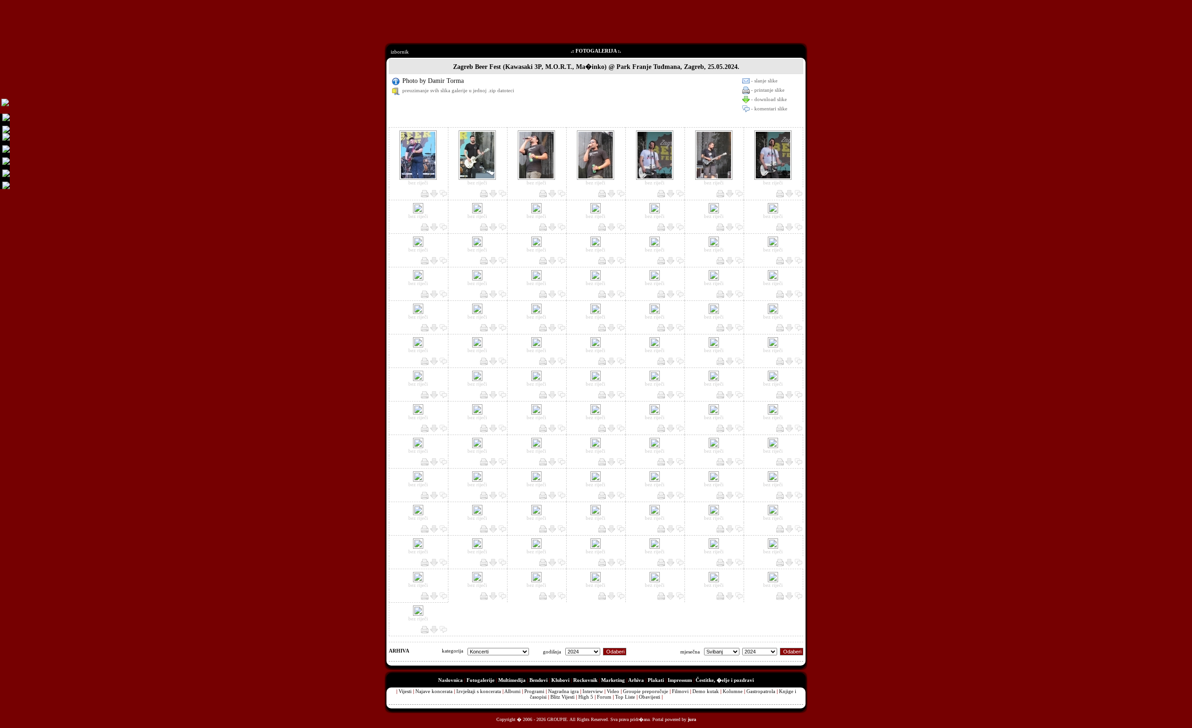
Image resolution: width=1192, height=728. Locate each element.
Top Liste (625, 697)
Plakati (656, 680)
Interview (592, 691)
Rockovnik (585, 680)
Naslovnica (450, 680)
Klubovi (560, 680)
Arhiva (636, 680)
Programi (534, 691)
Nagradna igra (563, 691)
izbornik (400, 51)
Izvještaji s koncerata (478, 691)
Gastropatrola (760, 691)
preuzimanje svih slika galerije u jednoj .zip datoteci (458, 90)
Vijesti (405, 691)
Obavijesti (649, 697)
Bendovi (538, 680)
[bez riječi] (418, 178)
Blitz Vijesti (562, 697)
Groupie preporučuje (645, 691)
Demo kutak (705, 691)
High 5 (585, 697)
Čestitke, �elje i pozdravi (725, 680)
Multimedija (512, 680)
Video (613, 691)
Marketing (613, 680)
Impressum (680, 680)
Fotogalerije (480, 680)
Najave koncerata (434, 691)
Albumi (512, 691)
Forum (604, 697)
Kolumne (733, 691)
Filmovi (680, 691)
